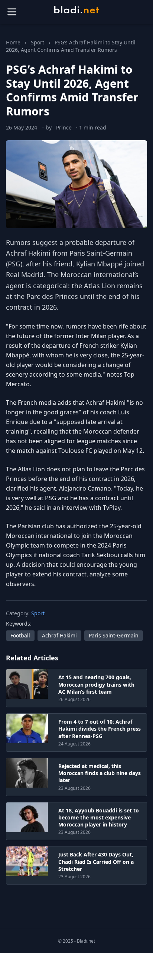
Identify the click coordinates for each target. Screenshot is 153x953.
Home (13, 42)
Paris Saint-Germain (114, 635)
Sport (37, 42)
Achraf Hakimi (28, 253)
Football (20, 635)
